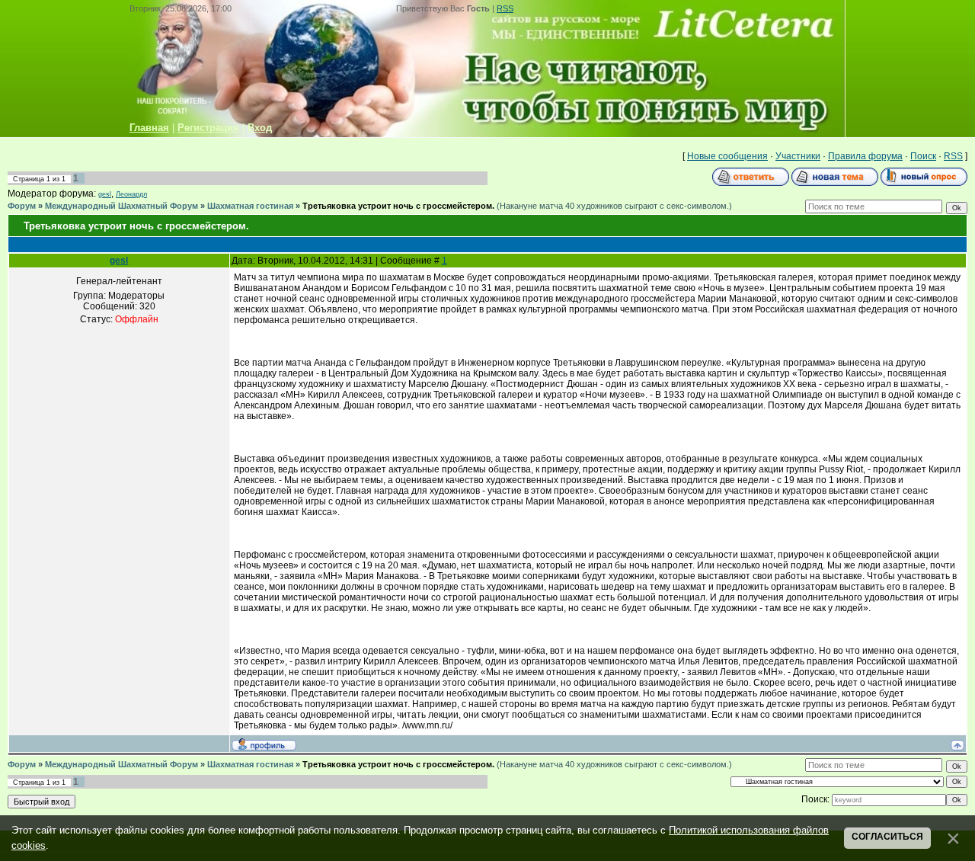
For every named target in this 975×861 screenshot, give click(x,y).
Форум (22, 205)
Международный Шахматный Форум (121, 205)
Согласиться (887, 836)
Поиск (923, 156)
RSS (505, 8)
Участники (797, 156)
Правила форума (865, 156)
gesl (104, 194)
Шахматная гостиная (250, 205)
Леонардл (131, 194)
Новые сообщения (727, 156)
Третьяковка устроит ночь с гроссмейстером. (398, 205)
